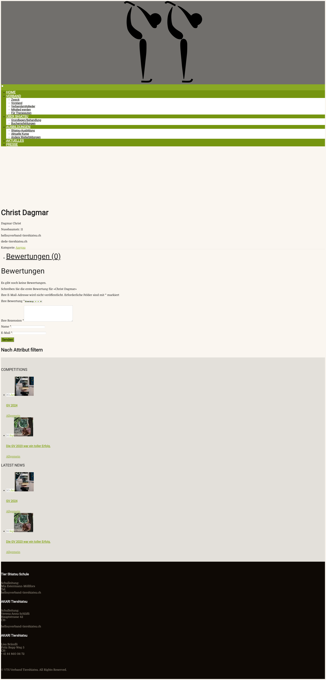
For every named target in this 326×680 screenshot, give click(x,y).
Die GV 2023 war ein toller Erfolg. (28, 446)
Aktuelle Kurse (20, 133)
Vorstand (16, 103)
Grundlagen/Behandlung (26, 120)
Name (6, 326)
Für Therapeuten (21, 113)
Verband (13, 96)
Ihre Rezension (12, 320)
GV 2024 (11, 405)
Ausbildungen (18, 127)
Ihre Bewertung (13, 301)
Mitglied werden (21, 109)
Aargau (20, 247)
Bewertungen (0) (33, 256)
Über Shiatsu (17, 116)
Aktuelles (15, 141)
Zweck (15, 99)
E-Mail (6, 332)
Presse (12, 144)
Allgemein (13, 415)
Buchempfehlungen (23, 123)
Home (11, 92)
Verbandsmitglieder (23, 106)
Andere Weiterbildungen (26, 137)
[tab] (165, 256)
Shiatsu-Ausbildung (23, 130)
